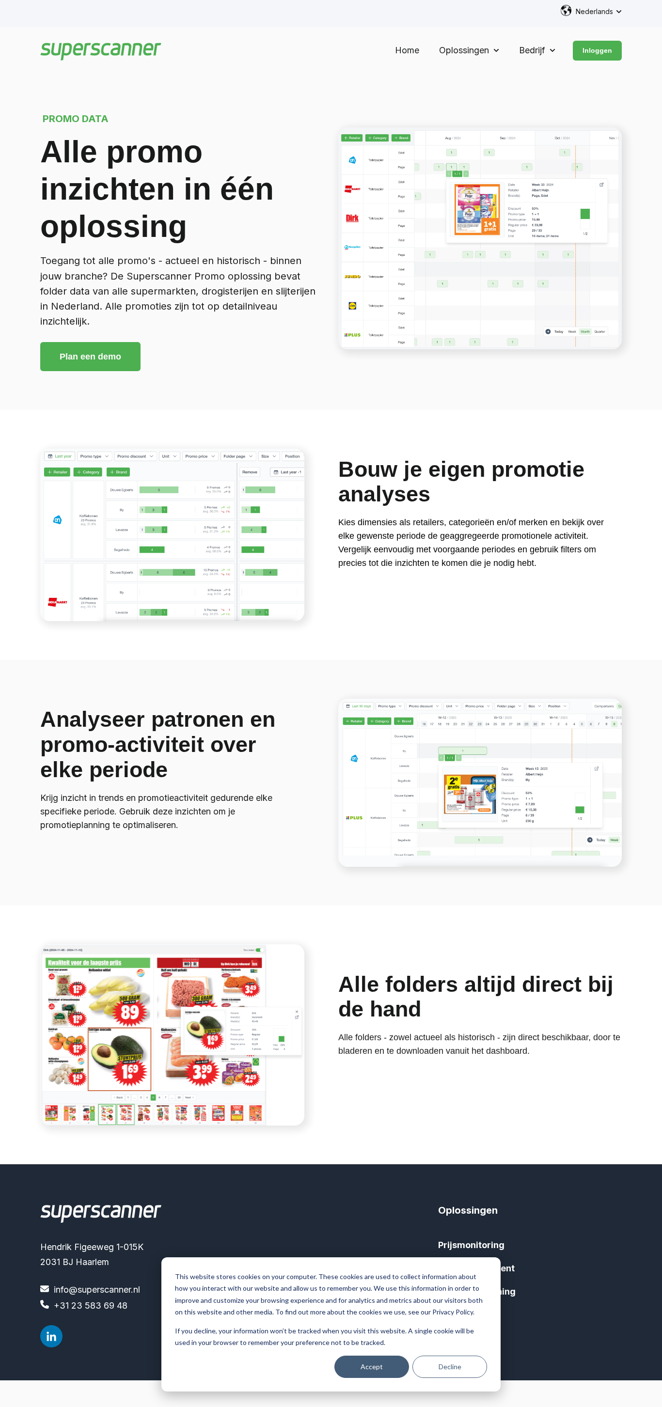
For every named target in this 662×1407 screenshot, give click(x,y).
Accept (372, 1366)
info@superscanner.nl (97, 1289)
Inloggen (597, 50)
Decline (450, 1366)
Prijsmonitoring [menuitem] (471, 1245)
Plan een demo (90, 356)
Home (407, 50)
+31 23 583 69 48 (90, 1305)
